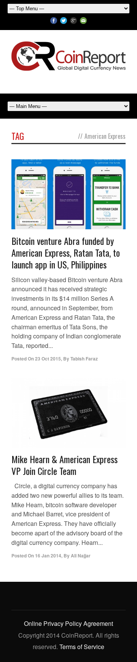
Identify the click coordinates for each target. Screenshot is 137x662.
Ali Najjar (81, 555)
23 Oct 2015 (48, 358)
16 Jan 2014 (48, 555)
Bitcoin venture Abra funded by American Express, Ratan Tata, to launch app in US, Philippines (65, 252)
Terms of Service (81, 646)
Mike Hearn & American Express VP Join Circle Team (64, 465)
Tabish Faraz (84, 358)
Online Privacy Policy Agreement (68, 623)
